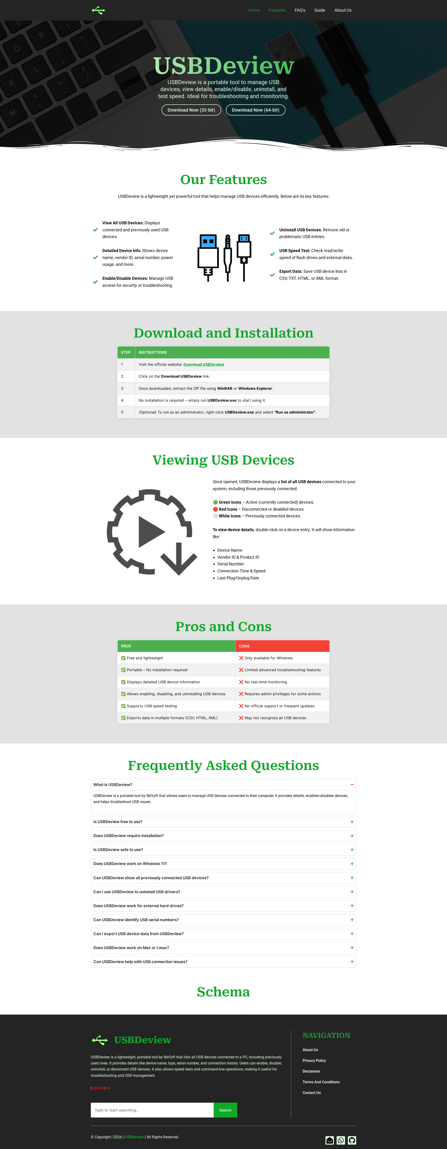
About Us (343, 10)
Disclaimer (311, 1071)
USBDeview (142, 1040)
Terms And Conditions (321, 1082)
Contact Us (312, 1093)
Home (254, 10)
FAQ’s (300, 10)
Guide (320, 10)
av (108, 1088)
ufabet (98, 1088)
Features (277, 10)
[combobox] (152, 1110)
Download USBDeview (203, 364)
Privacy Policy (314, 1060)
